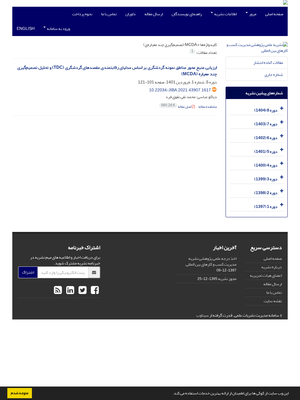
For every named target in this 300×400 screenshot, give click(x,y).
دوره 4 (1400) (265, 165)
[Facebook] (94, 290)
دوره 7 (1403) (265, 124)
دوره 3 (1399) (265, 179)
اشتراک (28, 272)
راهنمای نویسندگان (187, 14)
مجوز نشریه (227, 279)
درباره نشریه (271, 267)
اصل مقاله (176, 106)
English (26, 29)
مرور (252, 14)
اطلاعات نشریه (225, 14)
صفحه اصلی (274, 14)
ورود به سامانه (58, 29)
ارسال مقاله (153, 14)
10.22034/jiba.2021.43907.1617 (180, 90)
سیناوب (202, 315)
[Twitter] (82, 290)
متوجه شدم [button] (19, 392)
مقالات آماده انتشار (268, 62)
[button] (171, 394)
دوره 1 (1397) (265, 207)
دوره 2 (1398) (265, 193)
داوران (130, 14)
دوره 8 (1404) (265, 110)
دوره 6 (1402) (265, 138)
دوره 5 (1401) (265, 151)
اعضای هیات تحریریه (266, 275)
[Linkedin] (69, 290)
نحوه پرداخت (82, 14)
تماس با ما (109, 14)
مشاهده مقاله (207, 106)
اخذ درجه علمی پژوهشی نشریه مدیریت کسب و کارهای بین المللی (211, 261)
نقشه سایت (273, 301)
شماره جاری (274, 74)
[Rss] (57, 290)
